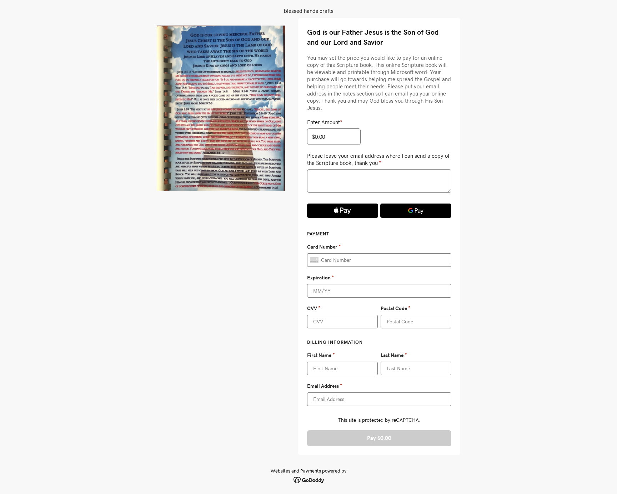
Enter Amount (324, 122)
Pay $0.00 (379, 438)
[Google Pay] (415, 211)
